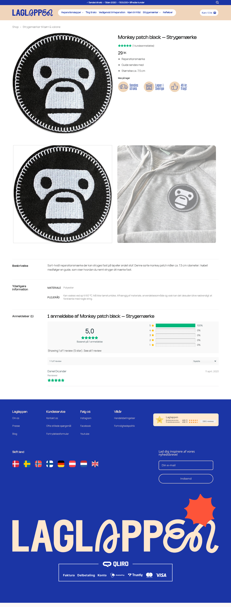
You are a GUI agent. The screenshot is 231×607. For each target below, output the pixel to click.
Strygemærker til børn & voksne (41, 27)
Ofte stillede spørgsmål (58, 425)
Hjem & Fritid (134, 13)
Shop (15, 27)
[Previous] (15, 136)
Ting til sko (91, 13)
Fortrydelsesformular (57, 433)
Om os (15, 418)
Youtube (84, 433)
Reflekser (168, 13)
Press (15, 425)
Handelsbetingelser (124, 418)
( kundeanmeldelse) (143, 45)
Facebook (85, 425)
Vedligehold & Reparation (112, 13)
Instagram (85, 418)
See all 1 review (92, 350)
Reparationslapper (71, 13)
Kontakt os (52, 418)
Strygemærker (150, 13)
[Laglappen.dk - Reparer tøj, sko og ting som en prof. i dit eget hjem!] (32, 12)
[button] (217, 2)
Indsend (186, 478)
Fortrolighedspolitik (124, 425)
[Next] (25, 136)
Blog (14, 433)
